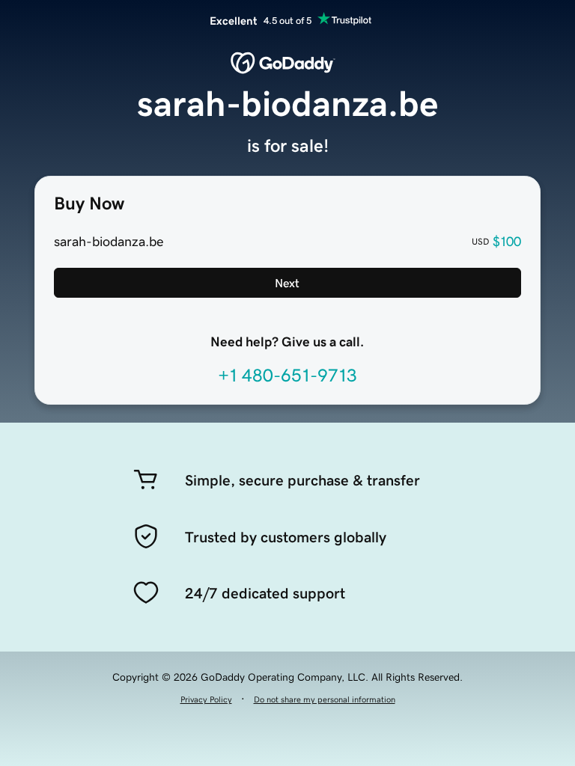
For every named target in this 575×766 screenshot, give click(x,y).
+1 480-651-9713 (287, 375)
